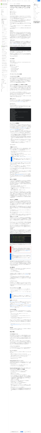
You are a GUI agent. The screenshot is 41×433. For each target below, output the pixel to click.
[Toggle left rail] (7, 2)
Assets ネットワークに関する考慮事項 (4, 49)
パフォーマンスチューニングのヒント (20, 303)
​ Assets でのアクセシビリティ (4, 18)
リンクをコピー (38, 7)
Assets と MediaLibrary (4, 51)
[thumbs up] (21, 431)
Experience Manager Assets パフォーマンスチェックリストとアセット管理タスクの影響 (37, 22)
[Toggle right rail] (33, 2)
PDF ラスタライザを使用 (4, 52)
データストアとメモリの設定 (36, 12)
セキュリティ (2, 10)
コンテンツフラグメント (3, 80)
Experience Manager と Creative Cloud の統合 (4, 55)
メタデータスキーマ (4, 30)
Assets (1, 14)
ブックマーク (35, 7)
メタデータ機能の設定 (4, 29)
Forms (1, 84)
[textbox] (4, 5)
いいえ (37, 5)
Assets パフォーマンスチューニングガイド (4, 46)
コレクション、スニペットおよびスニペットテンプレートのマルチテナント (4, 75)
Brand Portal (3, 79)
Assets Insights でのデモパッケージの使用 (4, 60)
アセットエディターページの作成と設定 (4, 41)
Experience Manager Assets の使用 (4, 19)
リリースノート (2, 9)
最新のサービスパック (12, 301)
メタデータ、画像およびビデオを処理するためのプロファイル (4, 39)
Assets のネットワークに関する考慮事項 (14, 129)
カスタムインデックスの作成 (15, 305)
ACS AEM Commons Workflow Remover (19, 174)
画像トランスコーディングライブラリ (4, 72)
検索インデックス (35, 17)
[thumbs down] (22, 431)
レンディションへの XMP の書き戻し (4, 32)
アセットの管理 (3, 23)
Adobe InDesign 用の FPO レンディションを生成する (4, 63)
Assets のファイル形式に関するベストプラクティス (4, 65)
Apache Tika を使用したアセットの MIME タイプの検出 (4, 70)
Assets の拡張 (3, 22)
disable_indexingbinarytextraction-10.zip (15, 324)
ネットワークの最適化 (36, 13)
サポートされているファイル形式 (4, 25)
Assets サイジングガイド (20, 101)
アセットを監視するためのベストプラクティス (4, 67)
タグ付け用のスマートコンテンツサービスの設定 (4, 36)
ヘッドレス (2, 88)
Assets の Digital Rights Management (4, 58)
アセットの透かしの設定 (4, 76)
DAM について (3, 15)
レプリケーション (35, 16)
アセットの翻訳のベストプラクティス (4, 44)
